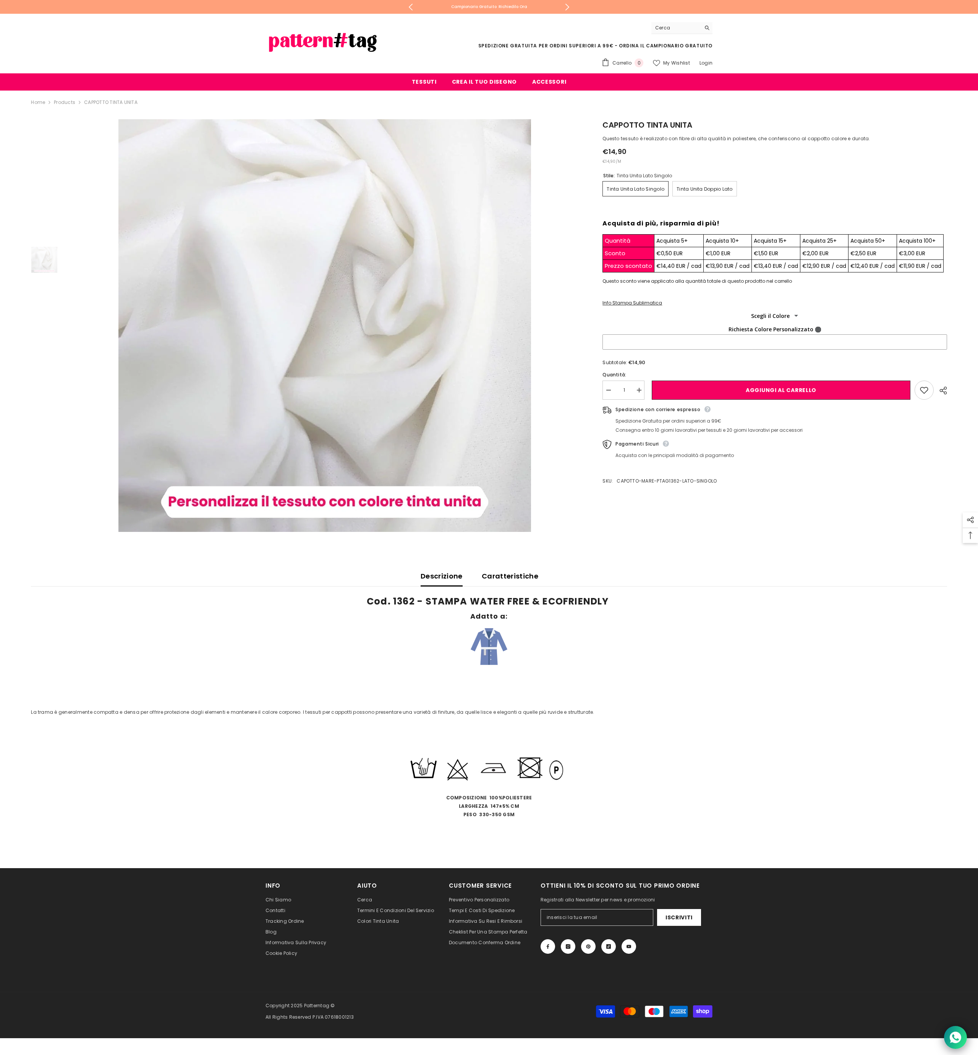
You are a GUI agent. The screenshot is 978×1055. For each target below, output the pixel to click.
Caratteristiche (510, 576)
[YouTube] (629, 946)
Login (705, 63)
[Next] (567, 7)
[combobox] (676, 28)
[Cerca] (681, 28)
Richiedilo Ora (513, 7)
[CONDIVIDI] (940, 390)
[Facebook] (548, 946)
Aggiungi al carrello (779, 390)
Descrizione (442, 576)
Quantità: (614, 374)
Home (38, 102)
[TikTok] (608, 946)
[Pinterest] (588, 946)
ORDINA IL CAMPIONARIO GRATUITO (665, 45)
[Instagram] (568, 946)
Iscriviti (679, 917)
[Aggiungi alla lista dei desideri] (924, 390)
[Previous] (411, 7)
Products (64, 102)
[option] (489, 7)
